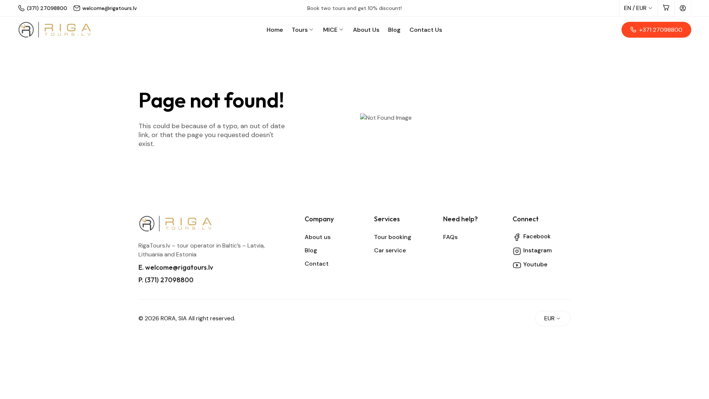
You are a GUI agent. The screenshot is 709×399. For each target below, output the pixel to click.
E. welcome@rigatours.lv (175, 267)
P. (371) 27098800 (165, 280)
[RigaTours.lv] (55, 29)
